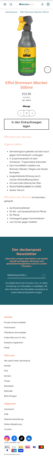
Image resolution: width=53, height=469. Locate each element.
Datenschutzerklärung (14, 419)
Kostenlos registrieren (13, 342)
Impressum (9, 409)
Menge (26, 106)
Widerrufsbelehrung (13, 424)
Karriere (7, 376)
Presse (7, 381)
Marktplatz (9, 386)
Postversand (9, 327)
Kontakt (7, 366)
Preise (7, 347)
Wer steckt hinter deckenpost (17, 360)
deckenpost (11, 12)
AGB (6, 414)
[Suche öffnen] (11, 4)
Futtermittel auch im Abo (15, 337)
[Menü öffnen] (5, 4)
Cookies (8, 429)
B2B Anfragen (10, 396)
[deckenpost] (26, 4)
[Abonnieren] (43, 275)
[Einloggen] (42, 4)
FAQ (6, 371)
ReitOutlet (8, 391)
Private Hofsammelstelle (15, 322)
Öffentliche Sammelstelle (15, 332)
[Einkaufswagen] (48, 4)
